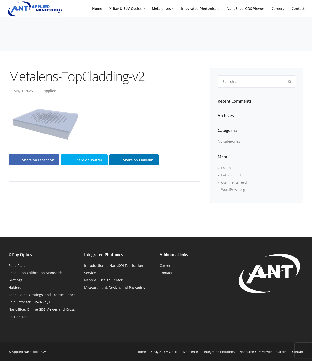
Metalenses (161, 8)
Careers (278, 8)
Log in (226, 167)
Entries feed (231, 175)
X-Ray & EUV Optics (125, 8)
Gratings (15, 280)
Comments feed (234, 182)
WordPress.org (233, 189)
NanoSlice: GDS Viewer (245, 8)
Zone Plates (18, 265)
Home (97, 8)
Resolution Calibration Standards (36, 272)
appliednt (52, 90)
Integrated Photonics (198, 8)
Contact (298, 8)
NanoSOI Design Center (103, 280)
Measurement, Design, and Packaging (114, 287)
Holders (15, 287)
